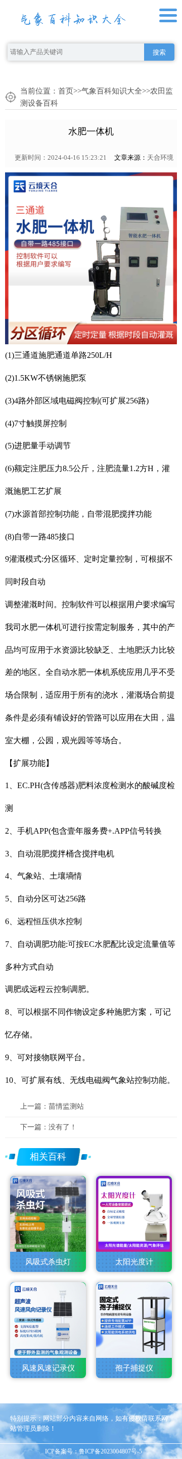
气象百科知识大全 (111, 91)
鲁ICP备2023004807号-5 (110, 1451)
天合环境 (160, 157)
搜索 (159, 52)
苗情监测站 (66, 1106)
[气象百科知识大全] (73, 17)
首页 (65, 91)
